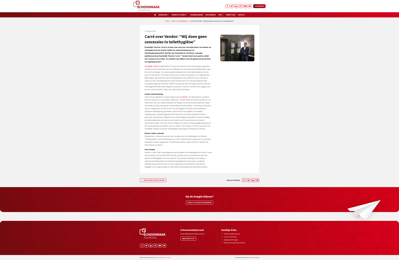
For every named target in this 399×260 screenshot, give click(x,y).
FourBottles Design (247, 257)
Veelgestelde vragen (231, 240)
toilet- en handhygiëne (179, 21)
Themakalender (196, 15)
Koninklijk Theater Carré (154, 66)
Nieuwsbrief (259, 6)
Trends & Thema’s (178, 15)
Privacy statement (161, 257)
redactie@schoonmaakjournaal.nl (192, 234)
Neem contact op (188, 239)
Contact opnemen (230, 237)
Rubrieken (163, 15)
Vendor (184, 97)
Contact (241, 15)
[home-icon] (155, 14)
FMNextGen (230, 15)
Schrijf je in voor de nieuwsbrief (199, 203)
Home (167, 21)
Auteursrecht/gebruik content (234, 243)
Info (220, 15)
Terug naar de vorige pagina (153, 180)
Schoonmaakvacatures (232, 234)
